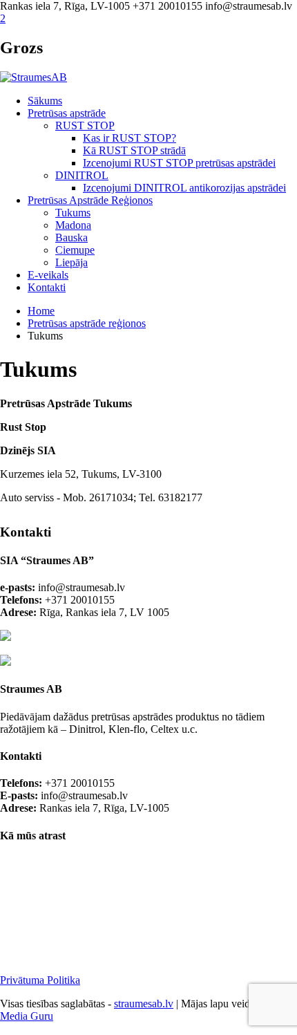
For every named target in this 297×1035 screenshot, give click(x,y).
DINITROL (81, 175)
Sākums (45, 100)
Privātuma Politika (40, 980)
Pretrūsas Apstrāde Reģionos (90, 200)
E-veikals (48, 275)
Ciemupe (75, 250)
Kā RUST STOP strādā (134, 150)
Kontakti (47, 287)
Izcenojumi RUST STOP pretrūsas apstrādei (179, 163)
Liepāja (71, 262)
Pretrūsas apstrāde (67, 113)
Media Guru (26, 1016)
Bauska (71, 237)
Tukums (72, 212)
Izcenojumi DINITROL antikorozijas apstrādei (184, 188)
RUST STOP (85, 125)
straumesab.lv (143, 1003)
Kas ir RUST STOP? (129, 138)
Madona (73, 225)
